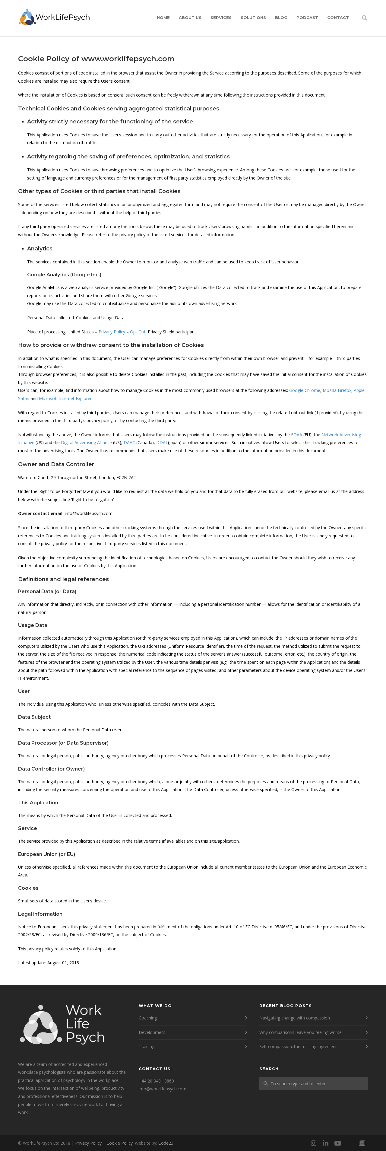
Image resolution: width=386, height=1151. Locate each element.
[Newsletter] (362, 1143)
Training (146, 1046)
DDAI (161, 442)
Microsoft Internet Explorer (65, 398)
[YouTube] (338, 1143)
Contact (338, 17)
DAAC (129, 442)
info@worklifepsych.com (162, 1089)
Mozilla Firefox (337, 390)
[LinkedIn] (326, 1143)
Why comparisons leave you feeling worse (300, 1032)
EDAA (296, 434)
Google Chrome (304, 390)
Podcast (307, 17)
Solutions (253, 17)
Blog (281, 17)
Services (221, 17)
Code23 (165, 1143)
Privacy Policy (112, 332)
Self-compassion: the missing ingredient (298, 1046)
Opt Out (138, 332)
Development (152, 1032)
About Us (190, 17)
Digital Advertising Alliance (86, 442)
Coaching (148, 1018)
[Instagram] (314, 1143)
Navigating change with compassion (294, 1018)
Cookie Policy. (120, 1143)
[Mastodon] (350, 1143)
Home (163, 17)
